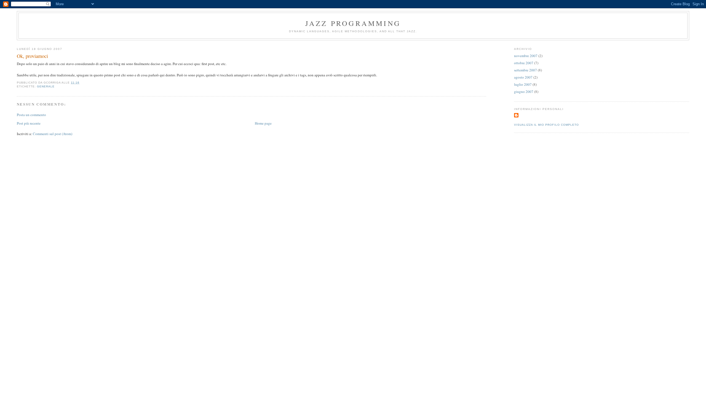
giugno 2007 (523, 91)
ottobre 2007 (523, 62)
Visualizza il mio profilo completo (546, 124)
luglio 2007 (523, 84)
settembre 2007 (525, 70)
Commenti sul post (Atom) (52, 133)
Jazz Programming (353, 23)
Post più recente (29, 123)
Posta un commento (31, 114)
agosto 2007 (523, 77)
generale (46, 86)
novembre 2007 (525, 55)
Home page (263, 123)
